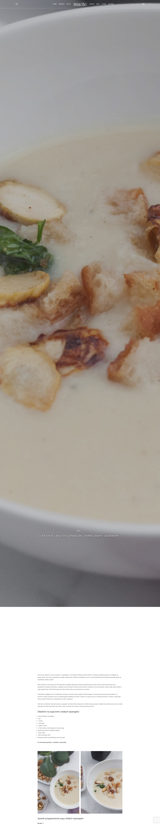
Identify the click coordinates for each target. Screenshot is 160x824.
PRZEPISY (61, 4)
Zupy (78, 531)
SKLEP (68, 4)
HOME (55, 4)
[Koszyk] (143, 4)
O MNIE (104, 4)
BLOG (98, 4)
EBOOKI (92, 4)
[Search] (17, 4)
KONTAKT (111, 4)
